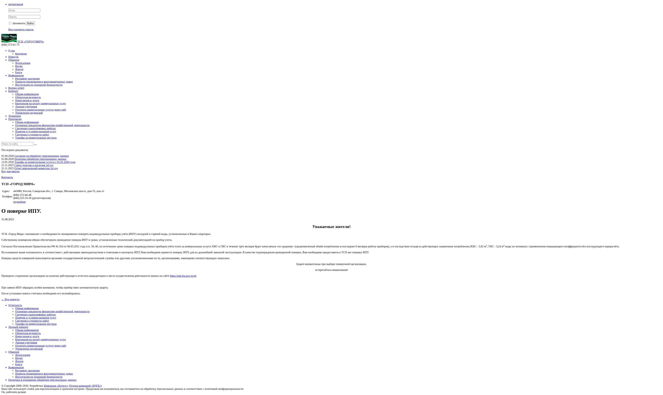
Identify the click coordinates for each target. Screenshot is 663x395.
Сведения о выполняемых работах (35, 128)
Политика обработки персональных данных (40, 158)
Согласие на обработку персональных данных (42, 155)
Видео (19, 66)
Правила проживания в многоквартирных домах (44, 81)
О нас (11, 50)
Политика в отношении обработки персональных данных (42, 379)
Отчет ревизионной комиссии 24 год (36, 168)
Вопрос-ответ (16, 87)
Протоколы (15, 119)
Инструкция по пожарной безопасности (39, 84)
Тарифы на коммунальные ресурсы (36, 137)
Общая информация (27, 94)
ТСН (30, 41)
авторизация (15, 4)
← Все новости (10, 299)
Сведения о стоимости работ (32, 134)
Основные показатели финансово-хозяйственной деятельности (52, 125)
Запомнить (18, 23)
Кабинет (13, 91)
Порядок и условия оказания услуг (35, 131)
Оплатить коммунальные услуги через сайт (40, 109)
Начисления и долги (27, 100)
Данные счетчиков (26, 106)
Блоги (18, 72)
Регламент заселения (27, 78)
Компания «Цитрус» (56, 385)
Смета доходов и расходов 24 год (33, 165)
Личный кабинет (18, 327)
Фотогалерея (22, 63)
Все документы (10, 171)
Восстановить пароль (20, 29)
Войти (30, 23)
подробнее (19, 201)
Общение (13, 59)
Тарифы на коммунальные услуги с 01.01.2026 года (45, 162)
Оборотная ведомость (28, 97)
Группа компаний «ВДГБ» (85, 385)
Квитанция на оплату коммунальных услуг (40, 103)
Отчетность (15, 305)
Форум (19, 69)
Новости (13, 56)
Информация (16, 75)
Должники (14, 115)
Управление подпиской (29, 112)
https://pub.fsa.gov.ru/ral (183, 275)
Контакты (21, 53)
